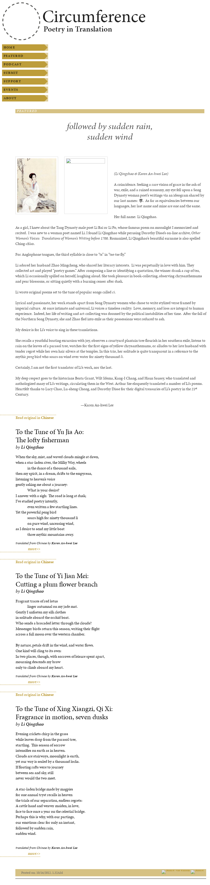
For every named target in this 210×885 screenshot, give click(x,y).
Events (11, 89)
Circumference (94, 16)
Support (12, 81)
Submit (11, 72)
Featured (13, 56)
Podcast (13, 64)
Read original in (35, 417)
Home (9, 47)
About (10, 98)
